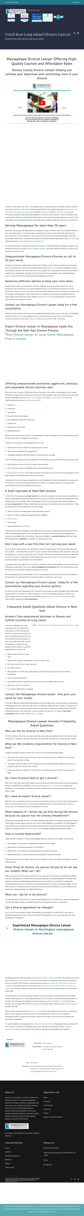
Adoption (8, 1152)
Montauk (67, 212)
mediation (42, 248)
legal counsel (30, 400)
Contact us (33, 319)
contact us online (54, 596)
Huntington (30, 212)
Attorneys (47, 1101)
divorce (30, 248)
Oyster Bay (56, 398)
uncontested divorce (66, 504)
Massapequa (68, 209)
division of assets (31, 828)
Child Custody (12, 519)
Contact (46, 1113)
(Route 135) (71, 238)
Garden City (45, 212)
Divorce (7, 1148)
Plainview (60, 212)
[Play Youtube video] (42, 103)
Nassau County (47, 297)
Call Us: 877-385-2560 (11, 2)
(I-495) (20, 241)
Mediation (8, 1160)
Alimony (27, 526)
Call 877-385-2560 (34, 10)
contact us (34, 714)
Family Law (47, 1109)
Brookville (65, 398)
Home (45, 1097)
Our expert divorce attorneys (15, 473)
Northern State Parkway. (35, 241)
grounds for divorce (52, 786)
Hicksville (12, 212)
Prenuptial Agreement (12, 1156)
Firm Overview (48, 1105)
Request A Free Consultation (53, 1117)
